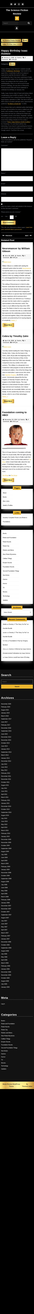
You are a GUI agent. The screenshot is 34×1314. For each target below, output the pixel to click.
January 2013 (5, 758)
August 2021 (5, 710)
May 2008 (4, 890)
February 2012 (5, 773)
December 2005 (6, 972)
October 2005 (5, 978)
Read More (9, 325)
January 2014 (5, 749)
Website (3, 194)
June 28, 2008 (9, 255)
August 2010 (5, 815)
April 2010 (4, 827)
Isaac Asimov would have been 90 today (17, 657)
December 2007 (6, 905)
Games (5, 579)
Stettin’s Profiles (8, 505)
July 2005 (4, 984)
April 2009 (4, 860)
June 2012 (4, 767)
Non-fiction (6, 575)
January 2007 (5, 939)
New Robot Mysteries (9, 554)
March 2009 (4, 863)
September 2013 (6, 752)
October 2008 (5, 875)
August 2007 (5, 917)
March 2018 (4, 716)
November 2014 (6, 740)
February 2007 (5, 936)
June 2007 (4, 924)
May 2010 (4, 824)
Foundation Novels (8, 567)
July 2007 (4, 921)
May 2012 (4, 770)
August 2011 (5, 785)
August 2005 (5, 981)
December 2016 (6, 728)
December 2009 (6, 839)
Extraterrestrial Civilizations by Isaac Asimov (16, 653)
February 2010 (5, 833)
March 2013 (4, 755)
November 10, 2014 (11, 419)
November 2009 (6, 842)
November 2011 (6, 779)
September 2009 (6, 848)
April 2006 (4, 960)
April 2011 (4, 794)
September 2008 (6, 878)
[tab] (17, 18)
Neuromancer (26, 268)
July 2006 (4, 954)
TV (4, 587)
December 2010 (6, 806)
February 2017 (5, 725)
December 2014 (6, 737)
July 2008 (4, 884)
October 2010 (5, 809)
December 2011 (6, 776)
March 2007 (4, 933)
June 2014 (4, 746)
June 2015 (4, 734)
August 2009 (5, 851)
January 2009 (5, 869)
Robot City (6, 546)
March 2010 (4, 830)
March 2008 (4, 896)
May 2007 (4, 927)
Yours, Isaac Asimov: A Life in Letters (18, 122)
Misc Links (6, 501)
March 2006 (4, 963)
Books (25, 40)
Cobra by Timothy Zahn (15, 336)
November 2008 (6, 872)
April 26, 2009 (9, 340)
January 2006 (5, 969)
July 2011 (4, 788)
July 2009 (4, 854)
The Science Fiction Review (11, 40)
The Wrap (5, 475)
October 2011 (5, 782)
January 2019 (5, 713)
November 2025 (6, 704)
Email (3, 183)
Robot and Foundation (9, 537)
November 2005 (6, 975)
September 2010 (6, 812)
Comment (4, 145)
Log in (3, 1004)
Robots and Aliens (8, 550)
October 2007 (5, 911)
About (4, 493)
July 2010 (4, 818)
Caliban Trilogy (7, 558)
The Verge (14, 475)
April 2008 (4, 893)
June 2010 (4, 821)
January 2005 (5, 987)
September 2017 (6, 719)
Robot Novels (7, 542)
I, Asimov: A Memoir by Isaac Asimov (19, 649)
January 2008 (5, 902)
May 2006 (4, 957)
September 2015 (6, 731)
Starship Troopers (10, 375)
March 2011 (4, 797)
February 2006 (5, 966)
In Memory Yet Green (13, 71)
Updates (5, 600)
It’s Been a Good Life (14, 103)
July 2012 (4, 764)
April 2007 (4, 930)
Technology (6, 596)
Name (3, 173)
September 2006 (6, 948)
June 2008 (4, 887)
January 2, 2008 (9, 57)
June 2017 (4, 722)
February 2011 (5, 800)
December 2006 (6, 942)
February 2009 (5, 866)
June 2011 (4, 791)
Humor (5, 583)
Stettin (19, 57)
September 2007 (6, 915)
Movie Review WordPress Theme (11, 1085)
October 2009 (5, 845)
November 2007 (6, 908)
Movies (5, 592)
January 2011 (5, 803)
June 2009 (4, 857)
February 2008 (5, 899)
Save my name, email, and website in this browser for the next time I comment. (16, 207)
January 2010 (5, 836)
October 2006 (5, 945)
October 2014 (5, 743)
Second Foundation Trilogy (11, 571)
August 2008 (5, 881)
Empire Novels (7, 562)
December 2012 (6, 761)
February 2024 (5, 707)
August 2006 (5, 951)
